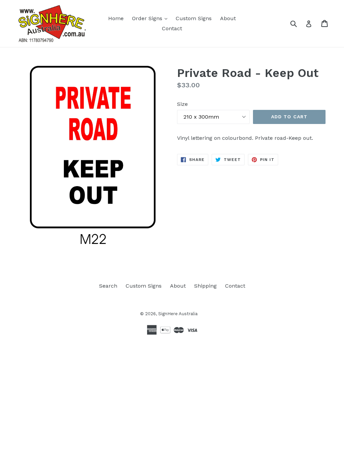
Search (108, 286)
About (228, 18)
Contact (172, 28)
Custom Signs (194, 18)
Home (116, 18)
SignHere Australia (178, 313)
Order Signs (151, 18)
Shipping (205, 286)
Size (182, 104)
